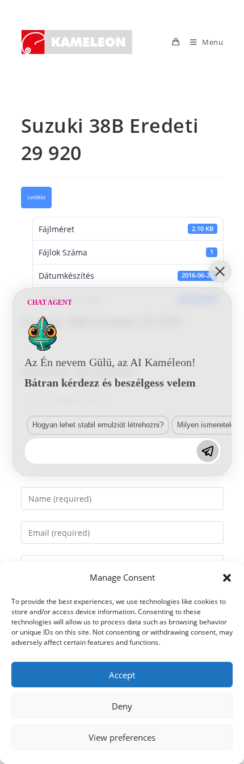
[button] (227, 578)
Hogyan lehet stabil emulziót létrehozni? (97, 425)
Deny (122, 706)
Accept (122, 675)
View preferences (122, 737)
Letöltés (36, 197)
